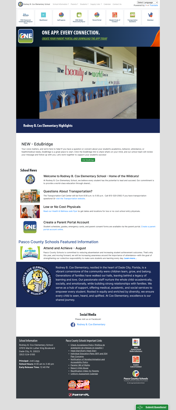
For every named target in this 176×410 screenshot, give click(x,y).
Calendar (107, 4)
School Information (60, 4)
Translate (154, 5)
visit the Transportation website (70, 198)
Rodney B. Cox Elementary (91, 324)
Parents (74, 4)
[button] (152, 407)
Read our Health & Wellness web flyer (60, 211)
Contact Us (117, 4)
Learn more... (130, 258)
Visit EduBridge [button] (88, 160)
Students (83, 4)
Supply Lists (95, 4)
